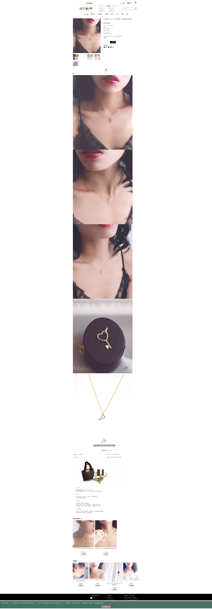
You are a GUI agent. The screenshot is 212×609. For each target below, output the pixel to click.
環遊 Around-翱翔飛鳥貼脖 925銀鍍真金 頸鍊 (97, 579)
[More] (113, 47)
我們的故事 (110, 599)
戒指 (127, 14)
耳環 (117, 14)
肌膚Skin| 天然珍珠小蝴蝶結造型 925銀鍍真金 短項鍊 (83, 548)
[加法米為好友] (91, 598)
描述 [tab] (106, 70)
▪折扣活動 (100, 14)
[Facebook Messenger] (111, 47)
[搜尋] (135, 9)
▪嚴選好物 (107, 14)
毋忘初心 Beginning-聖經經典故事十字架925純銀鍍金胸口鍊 (114, 584)
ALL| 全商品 (86, 14)
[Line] (109, 47)
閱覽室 (109, 597)
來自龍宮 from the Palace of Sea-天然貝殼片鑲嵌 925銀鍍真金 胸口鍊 (80, 580)
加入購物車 (113, 42)
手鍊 (122, 14)
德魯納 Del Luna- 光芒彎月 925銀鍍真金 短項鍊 (131, 579)
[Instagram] (107, 47)
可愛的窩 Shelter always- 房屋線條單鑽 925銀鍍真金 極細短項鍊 (106, 548)
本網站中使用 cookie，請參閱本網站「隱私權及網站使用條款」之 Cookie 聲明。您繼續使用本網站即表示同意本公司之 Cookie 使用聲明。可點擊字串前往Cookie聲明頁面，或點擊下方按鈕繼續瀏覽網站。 (53, 603)
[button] (99, 20)
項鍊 (112, 14)
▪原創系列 (92, 14)
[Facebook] (104, 47)
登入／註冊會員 (122, 3)
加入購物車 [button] (83, 554)
